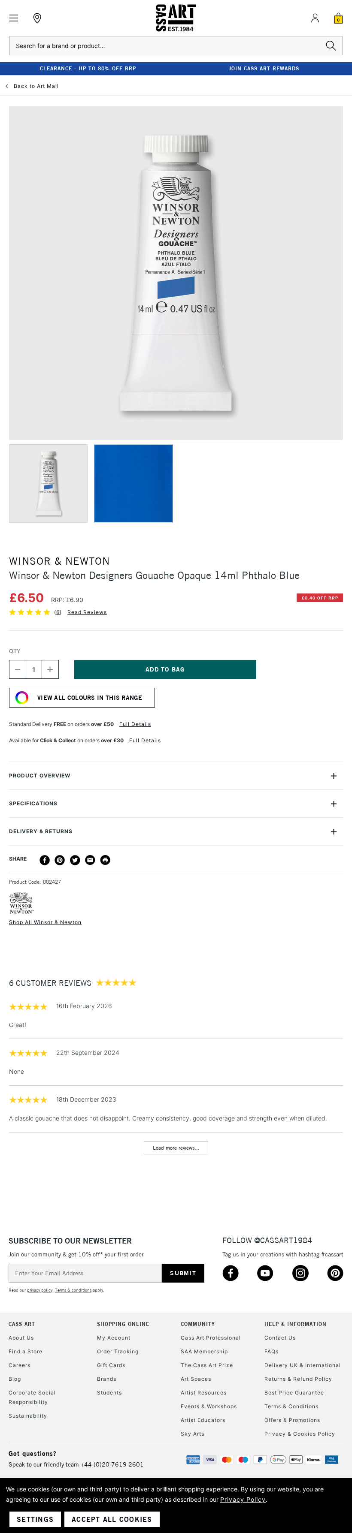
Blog (15, 1379)
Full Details (135, 724)
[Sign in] (315, 18)
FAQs (271, 1351)
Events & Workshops (209, 1406)
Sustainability (28, 1416)
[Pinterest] (60, 860)
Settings (35, 1519)
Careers (19, 1365)
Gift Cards (111, 1365)
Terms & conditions (73, 1290)
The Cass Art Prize (207, 1365)
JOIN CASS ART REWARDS (264, 68)
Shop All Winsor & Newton (45, 922)
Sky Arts (192, 1434)
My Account (113, 1337)
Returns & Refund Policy (298, 1379)
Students (109, 1392)
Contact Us (280, 1337)
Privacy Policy (243, 1499)
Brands (106, 1379)
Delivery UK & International (302, 1365)
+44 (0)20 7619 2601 (112, 1464)
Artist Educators (203, 1420)
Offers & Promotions (292, 1420)
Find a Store (25, 1351)
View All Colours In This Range (89, 698)
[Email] (90, 860)
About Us (21, 1337)
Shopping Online (123, 1324)
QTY (15, 651)
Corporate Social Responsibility (32, 1397)
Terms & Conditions (291, 1406)
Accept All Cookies (112, 1519)
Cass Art (22, 1324)
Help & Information (295, 1324)
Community (198, 1324)
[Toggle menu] (14, 18)
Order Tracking (118, 1351)
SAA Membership (204, 1351)
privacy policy (39, 1290)
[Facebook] (44, 860)
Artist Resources (204, 1392)
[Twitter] (75, 860)
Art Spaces (196, 1379)
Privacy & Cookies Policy (299, 1434)
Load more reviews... (176, 1147)
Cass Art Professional (211, 1337)
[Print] (105, 860)
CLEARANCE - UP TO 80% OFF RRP (88, 68)
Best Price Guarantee (294, 1392)
